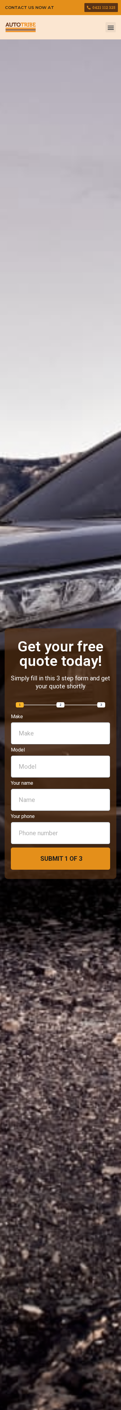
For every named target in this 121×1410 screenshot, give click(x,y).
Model (18, 750)
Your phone (23, 816)
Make (17, 716)
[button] (110, 27)
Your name (22, 783)
